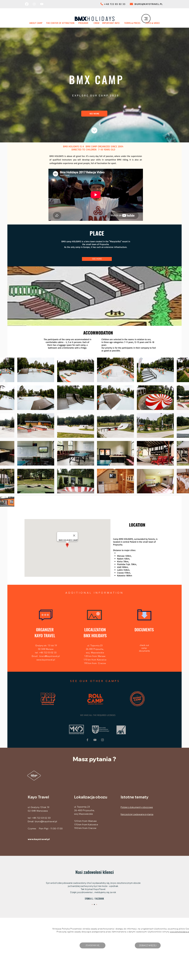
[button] (92, 945)
